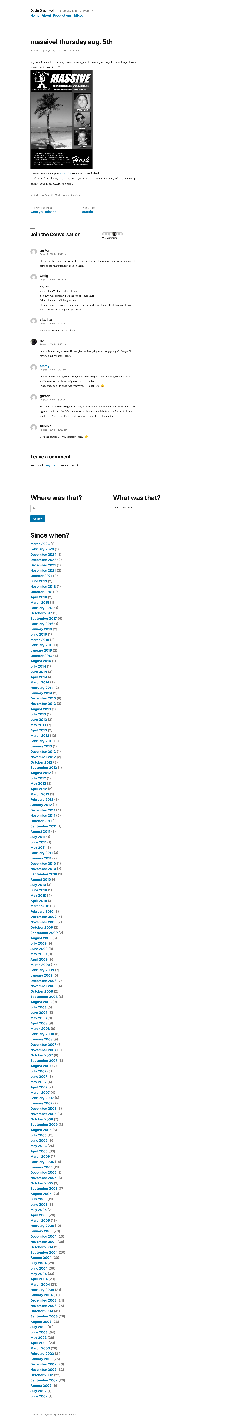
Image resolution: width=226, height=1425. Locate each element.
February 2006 (42, 1162)
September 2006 (44, 1124)
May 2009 (38, 954)
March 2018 (39, 602)
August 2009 (41, 938)
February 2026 (42, 549)
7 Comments (73, 50)
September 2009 (44, 933)
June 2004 (39, 1268)
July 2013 (38, 714)
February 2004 (42, 1290)
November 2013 (43, 704)
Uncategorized (73, 195)
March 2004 (40, 1284)
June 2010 (38, 890)
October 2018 (41, 592)
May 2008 (38, 1018)
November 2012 (43, 757)
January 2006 (41, 1167)
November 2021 (43, 570)
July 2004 (38, 1263)
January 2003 (41, 1359)
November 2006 (43, 1114)
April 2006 (39, 1151)
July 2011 (37, 837)
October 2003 (41, 1311)
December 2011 (42, 810)
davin (36, 50)
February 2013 (41, 741)
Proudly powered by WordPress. (62, 1414)
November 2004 (43, 1242)
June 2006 (39, 1140)
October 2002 (41, 1375)
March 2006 (40, 1156)
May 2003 (38, 1338)
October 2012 (41, 762)
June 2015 (38, 634)
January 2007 (41, 1103)
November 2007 (43, 1050)
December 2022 (43, 560)
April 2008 (39, 1023)
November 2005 (43, 1178)
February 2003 (42, 1354)
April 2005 (39, 1215)
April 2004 (39, 1279)
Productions (62, 15)
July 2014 (38, 666)
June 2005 (39, 1204)
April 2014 (38, 677)
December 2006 (43, 1108)
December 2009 (43, 917)
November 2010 (43, 869)
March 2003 (40, 1348)
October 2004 (41, 1247)
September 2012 (43, 768)
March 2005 (40, 1220)
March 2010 (39, 906)
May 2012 (38, 783)
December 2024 (43, 554)
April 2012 (38, 789)
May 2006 (38, 1146)
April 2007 (38, 1087)
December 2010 (43, 864)
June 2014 (38, 672)
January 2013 (41, 746)
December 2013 (43, 698)
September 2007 (44, 1061)
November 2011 (42, 815)
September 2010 (43, 874)
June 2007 (38, 1077)
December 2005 (43, 1172)
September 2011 (43, 826)
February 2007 (42, 1098)
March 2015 (39, 640)
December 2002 (43, 1364)
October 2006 (41, 1119)
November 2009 (43, 922)
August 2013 (40, 709)
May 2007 (38, 1082)
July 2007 (38, 1071)
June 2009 (39, 949)
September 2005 (44, 1188)
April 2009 (39, 959)
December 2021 (43, 565)
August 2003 (41, 1322)
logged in (51, 465)
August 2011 (40, 831)
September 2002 (44, 1380)
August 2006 (41, 1130)
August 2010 (40, 879)
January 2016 (41, 629)
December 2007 (43, 1045)
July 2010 (38, 885)
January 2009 (41, 975)
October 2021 (41, 576)
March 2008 (40, 1029)
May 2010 (38, 895)
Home (34, 15)
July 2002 (38, 1391)
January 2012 (41, 805)
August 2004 (41, 1258)
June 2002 (39, 1396)
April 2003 (39, 1343)
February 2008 (42, 1034)
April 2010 (38, 901)
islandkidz (65, 173)
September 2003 (44, 1316)
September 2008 (44, 997)
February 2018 (41, 608)
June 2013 (38, 720)
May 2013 (38, 725)
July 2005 (38, 1199)
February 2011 (41, 853)
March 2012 (39, 794)
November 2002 (43, 1370)
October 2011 (41, 821)
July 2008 (38, 1007)
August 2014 (40, 661)
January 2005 (41, 1231)
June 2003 (39, 1332)
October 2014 (41, 656)
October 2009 (41, 927)
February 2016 (41, 624)
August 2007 (40, 1066)
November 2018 (43, 586)
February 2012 (41, 799)
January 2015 (41, 650)
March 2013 (39, 736)
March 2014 (39, 682)
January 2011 (40, 858)
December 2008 (43, 981)
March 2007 (40, 1093)
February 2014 (41, 688)
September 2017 (43, 618)
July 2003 (38, 1327)
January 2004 (41, 1295)
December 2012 (43, 752)
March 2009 (40, 965)
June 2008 (39, 1013)
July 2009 (38, 943)
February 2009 (42, 970)
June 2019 (38, 581)
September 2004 (44, 1252)
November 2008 (43, 986)
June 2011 (38, 842)
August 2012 (40, 773)
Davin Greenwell (42, 10)
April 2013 (38, 730)
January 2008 (41, 1039)
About (46, 15)
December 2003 (43, 1300)
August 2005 (41, 1194)
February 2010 (41, 911)
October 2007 (41, 1055)
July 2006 (38, 1135)
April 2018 (38, 597)
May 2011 (38, 848)
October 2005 (41, 1183)
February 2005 (42, 1226)
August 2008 (41, 1002)
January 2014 (41, 693)
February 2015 (41, 645)
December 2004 (43, 1236)
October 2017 (41, 613)
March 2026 (40, 544)
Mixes (78, 15)
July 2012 (38, 778)
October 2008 (41, 991)
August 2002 (41, 1386)
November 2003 (43, 1306)
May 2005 (38, 1210)
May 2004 (38, 1274)
